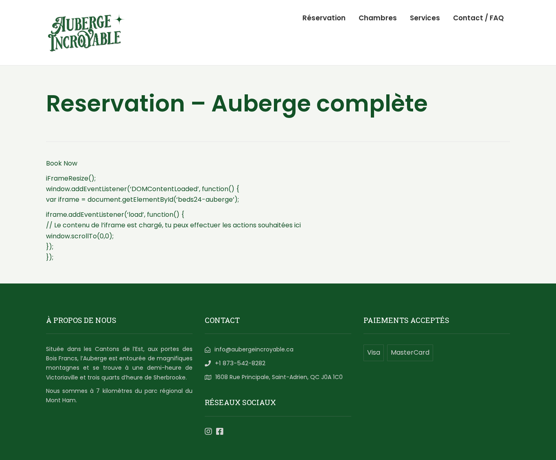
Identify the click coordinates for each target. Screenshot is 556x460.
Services (425, 18)
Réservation (324, 18)
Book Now (61, 163)
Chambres (378, 18)
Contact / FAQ (478, 18)
